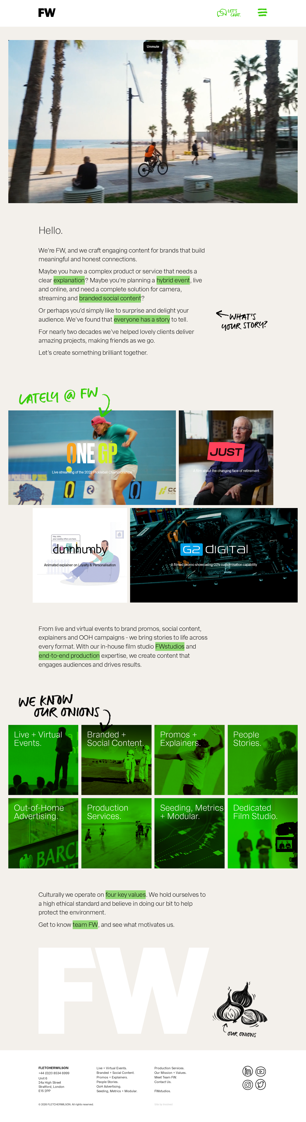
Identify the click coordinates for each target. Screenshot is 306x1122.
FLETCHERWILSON (53, 1068)
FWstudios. (162, 1091)
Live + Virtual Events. (112, 1068)
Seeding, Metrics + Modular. (117, 1091)
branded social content (110, 298)
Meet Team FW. (165, 1077)
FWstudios (169, 646)
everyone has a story (142, 319)
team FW (85, 925)
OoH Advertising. (109, 1086)
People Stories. (107, 1082)
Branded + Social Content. (115, 1073)
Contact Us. (163, 1082)
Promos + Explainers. (112, 1077)
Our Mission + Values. (170, 1073)
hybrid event (173, 280)
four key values (126, 895)
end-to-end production (69, 656)
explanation (69, 280)
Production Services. (169, 1068)
